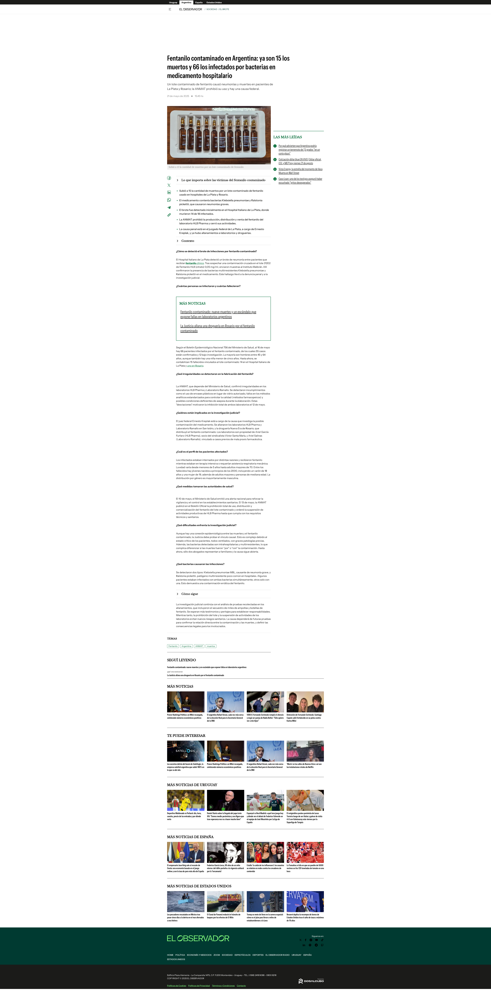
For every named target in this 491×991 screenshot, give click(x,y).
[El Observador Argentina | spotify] (310, 945)
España (199, 2)
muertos (211, 646)
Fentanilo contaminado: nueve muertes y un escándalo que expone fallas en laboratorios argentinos (206, 667)
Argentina (186, 2)
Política (180, 955)
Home (170, 955)
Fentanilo (173, 646)
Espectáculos (242, 955)
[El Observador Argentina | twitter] (300, 940)
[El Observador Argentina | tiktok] (322, 940)
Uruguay (173, 2)
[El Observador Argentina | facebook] (306, 940)
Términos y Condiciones (223, 985)
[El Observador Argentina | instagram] (311, 940)
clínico (195, 263)
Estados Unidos (214, 2)
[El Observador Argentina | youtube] (316, 940)
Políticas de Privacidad (199, 985)
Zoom (217, 955)
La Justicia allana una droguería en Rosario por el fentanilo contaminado (195, 675)
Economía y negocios (199, 955)
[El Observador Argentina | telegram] (316, 945)
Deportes (258, 955)
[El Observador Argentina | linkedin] (303, 945)
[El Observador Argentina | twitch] (322, 945)
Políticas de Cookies (176, 985)
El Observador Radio (278, 955)
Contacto (241, 985)
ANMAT (199, 646)
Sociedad (212, 9)
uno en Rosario (195, 365)
